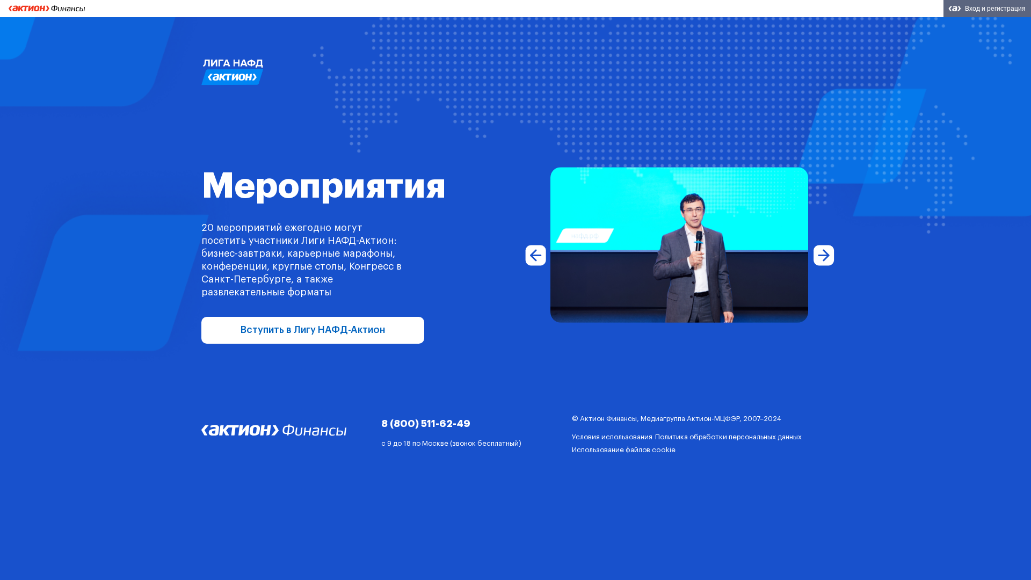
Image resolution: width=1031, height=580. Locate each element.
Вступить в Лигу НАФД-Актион (313, 330)
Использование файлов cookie (624, 449)
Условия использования (612, 436)
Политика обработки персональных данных (728, 436)
